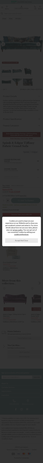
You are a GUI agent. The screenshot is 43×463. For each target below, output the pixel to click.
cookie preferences (21, 235)
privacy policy (18, 230)
